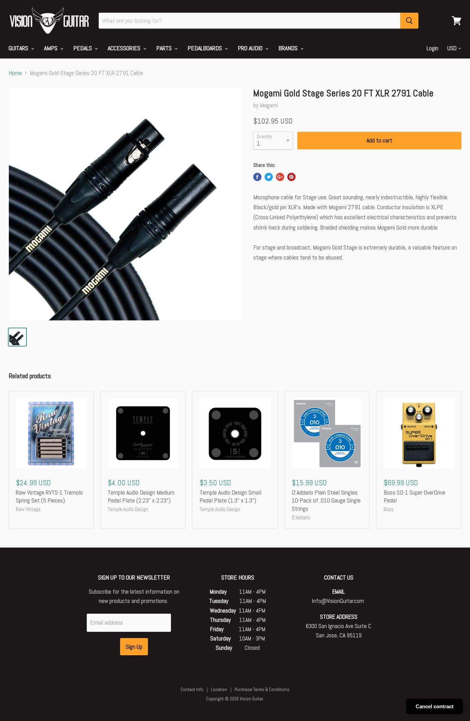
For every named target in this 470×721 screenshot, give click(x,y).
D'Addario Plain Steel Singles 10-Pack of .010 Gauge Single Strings (326, 500)
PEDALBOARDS (205, 48)
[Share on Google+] (280, 177)
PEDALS (83, 48)
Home (15, 73)
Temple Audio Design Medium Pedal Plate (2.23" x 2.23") (141, 496)
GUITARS (19, 48)
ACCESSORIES (125, 48)
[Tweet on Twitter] (269, 177)
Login (432, 48)
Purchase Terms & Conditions (262, 689)
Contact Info (192, 689)
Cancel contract (434, 706)
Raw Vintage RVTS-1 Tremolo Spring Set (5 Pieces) (49, 496)
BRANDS (288, 48)
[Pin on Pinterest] (291, 177)
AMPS (51, 48)
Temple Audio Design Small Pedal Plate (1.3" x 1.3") (230, 496)
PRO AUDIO (251, 48)
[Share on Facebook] (257, 177)
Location (219, 689)
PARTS (164, 48)
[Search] (409, 21)
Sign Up (134, 646)
